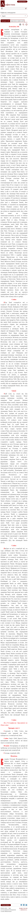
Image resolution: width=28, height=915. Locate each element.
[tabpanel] (14, 462)
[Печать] (20, 24)
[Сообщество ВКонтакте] (24, 905)
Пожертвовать (6, 905)
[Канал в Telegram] (22, 905)
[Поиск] (23, 24)
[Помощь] (26, 24)
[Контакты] (26, 905)
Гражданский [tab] (5, 21)
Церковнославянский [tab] (17, 21)
